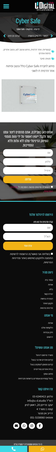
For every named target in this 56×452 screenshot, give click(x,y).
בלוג (51, 289)
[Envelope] (16, 426)
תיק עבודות (48, 332)
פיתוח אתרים (45, 53)
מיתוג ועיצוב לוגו (23, 49)
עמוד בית (49, 279)
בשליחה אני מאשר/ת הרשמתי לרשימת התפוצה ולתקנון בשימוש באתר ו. (31, 258)
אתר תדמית (36, 49)
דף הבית (37, 29)
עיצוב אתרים (9, 49)
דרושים (50, 336)
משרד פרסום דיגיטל (44, 355)
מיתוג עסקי (48, 373)
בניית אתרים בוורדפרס (43, 369)
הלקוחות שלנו (47, 327)
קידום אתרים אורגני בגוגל (42, 359)
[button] (6, 6)
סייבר (42, 58)
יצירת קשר (48, 293)
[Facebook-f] (40, 426)
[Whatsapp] (24, 426)
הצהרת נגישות (47, 298)
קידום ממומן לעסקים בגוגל (41, 364)
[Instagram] (32, 426)
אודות (50, 284)
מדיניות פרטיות (46, 307)
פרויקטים (29, 29)
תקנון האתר (48, 303)
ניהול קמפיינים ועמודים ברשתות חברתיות (35, 378)
